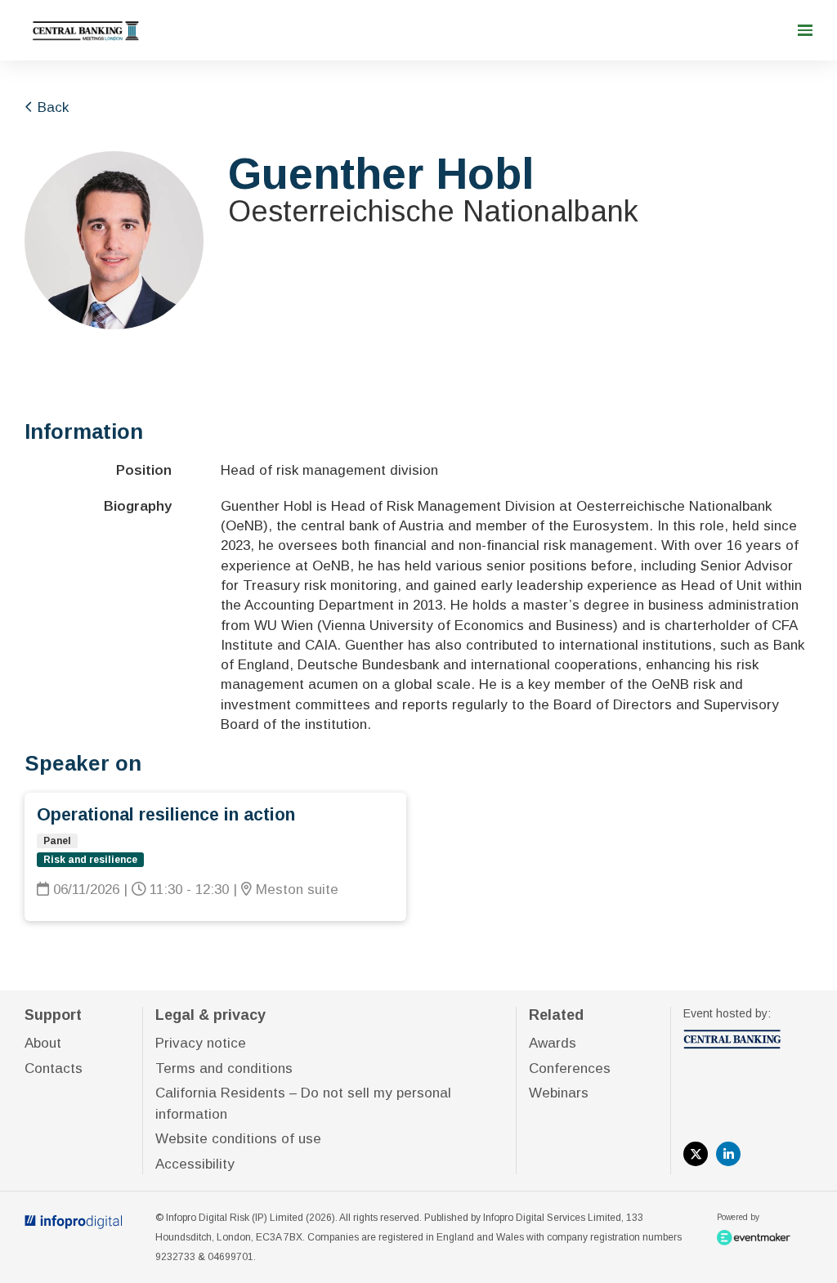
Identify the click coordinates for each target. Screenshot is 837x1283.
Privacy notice (200, 1043)
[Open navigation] (805, 30)
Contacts (54, 1068)
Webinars (559, 1093)
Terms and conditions (224, 1068)
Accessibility (195, 1164)
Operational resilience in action (166, 815)
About (43, 1043)
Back (51, 107)
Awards (552, 1043)
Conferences (570, 1068)
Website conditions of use (238, 1139)
